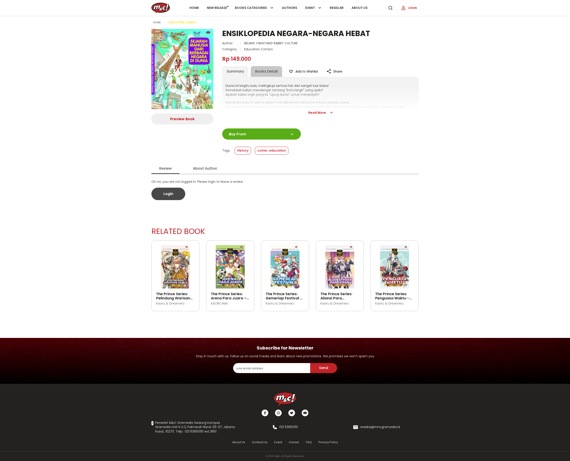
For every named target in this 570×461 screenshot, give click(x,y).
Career (294, 442)
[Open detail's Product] (175, 265)
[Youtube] (305, 413)
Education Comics (182, 22)
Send (323, 367)
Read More (317, 112)
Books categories (251, 11)
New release (217, 8)
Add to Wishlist (306, 71)
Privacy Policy (328, 442)
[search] (390, 8)
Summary (235, 71)
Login (412, 8)
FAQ (309, 442)
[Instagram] (278, 413)
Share (337, 71)
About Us (360, 8)
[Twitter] (291, 413)
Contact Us (260, 442)
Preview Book (182, 119)
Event (314, 11)
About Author (205, 168)
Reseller (337, 8)
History (242, 150)
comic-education (271, 150)
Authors (289, 8)
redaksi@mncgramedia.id (380, 427)
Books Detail (266, 71)
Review (165, 168)
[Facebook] (265, 413)
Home (194, 8)
